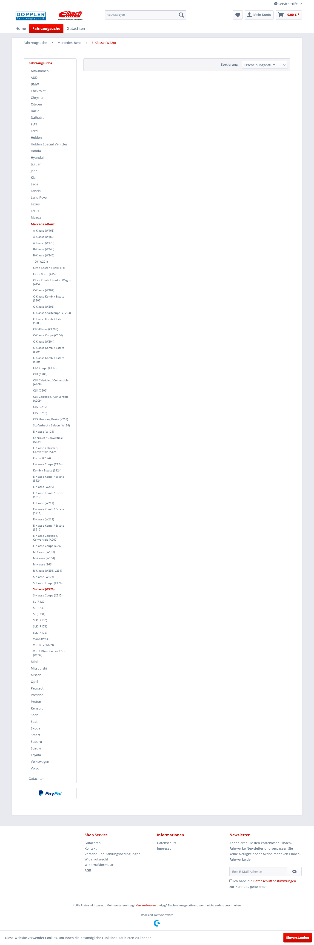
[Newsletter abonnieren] (294, 871)
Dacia (35, 111)
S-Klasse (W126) (43, 577)
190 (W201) (40, 262)
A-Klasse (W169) (43, 237)
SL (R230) (39, 608)
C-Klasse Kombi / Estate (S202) (48, 298)
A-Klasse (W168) (43, 231)
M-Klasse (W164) (44, 558)
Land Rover (39, 197)
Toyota (36, 755)
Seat (34, 721)
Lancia (36, 191)
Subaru (36, 741)
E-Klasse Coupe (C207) (48, 546)
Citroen (36, 104)
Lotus (35, 211)
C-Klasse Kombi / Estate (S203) (48, 321)
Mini (34, 661)
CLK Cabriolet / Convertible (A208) (51, 382)
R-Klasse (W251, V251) (47, 571)
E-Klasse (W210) (43, 487)
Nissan (36, 675)
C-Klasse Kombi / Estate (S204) (48, 350)
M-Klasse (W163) (44, 552)
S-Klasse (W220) (43, 589)
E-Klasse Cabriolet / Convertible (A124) (46, 450)
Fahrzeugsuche (40, 63)
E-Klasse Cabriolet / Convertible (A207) (46, 538)
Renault (37, 708)
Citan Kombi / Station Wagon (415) (52, 282)
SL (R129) (39, 602)
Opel (34, 681)
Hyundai (37, 157)
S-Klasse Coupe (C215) (48, 595)
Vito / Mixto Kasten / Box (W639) (49, 653)
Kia (33, 177)
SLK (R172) (40, 633)
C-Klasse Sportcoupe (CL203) (52, 313)
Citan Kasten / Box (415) (49, 268)
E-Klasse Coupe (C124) (48, 464)
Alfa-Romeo (40, 71)
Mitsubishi (39, 668)
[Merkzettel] (238, 15)
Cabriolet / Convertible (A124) (48, 440)
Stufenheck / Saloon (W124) (51, 425)
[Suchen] (181, 15)
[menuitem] (145, 15)
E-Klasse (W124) (43, 432)
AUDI (34, 77)
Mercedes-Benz (43, 224)
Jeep (34, 171)
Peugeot (37, 688)
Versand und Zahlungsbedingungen (112, 854)
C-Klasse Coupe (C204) (48, 335)
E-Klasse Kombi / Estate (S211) (48, 511)
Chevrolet (38, 91)
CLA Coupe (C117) (45, 368)
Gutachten (37, 778)
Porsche (37, 695)
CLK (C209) (40, 390)
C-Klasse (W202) (43, 290)
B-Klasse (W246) (43, 255)
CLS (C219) (40, 407)
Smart (35, 735)
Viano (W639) (41, 639)
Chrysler (37, 97)
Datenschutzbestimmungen (274, 881)
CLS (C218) (40, 413)
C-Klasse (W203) (43, 307)
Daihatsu (38, 117)
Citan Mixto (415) (44, 274)
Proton (36, 701)
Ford (34, 131)
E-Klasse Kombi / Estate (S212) (48, 527)
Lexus (35, 204)
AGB (88, 870)
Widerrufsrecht (96, 859)
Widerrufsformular (99, 865)
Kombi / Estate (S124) (47, 470)
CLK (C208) (40, 374)
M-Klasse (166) (42, 564)
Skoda (35, 728)
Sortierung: (230, 64)
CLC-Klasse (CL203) (45, 329)
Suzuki (36, 748)
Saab (34, 715)
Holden (36, 137)
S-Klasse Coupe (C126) (48, 583)
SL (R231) (39, 614)
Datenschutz (166, 843)
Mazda (36, 217)
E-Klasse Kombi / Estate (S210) (48, 495)
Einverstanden (297, 937)
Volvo (35, 768)
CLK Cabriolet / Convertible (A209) (51, 399)
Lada (34, 184)
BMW (35, 84)
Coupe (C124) (42, 458)
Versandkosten (146, 905)
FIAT (34, 124)
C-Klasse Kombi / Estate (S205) (48, 360)
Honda (36, 151)
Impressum (165, 848)
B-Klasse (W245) (43, 249)
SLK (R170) (40, 620)
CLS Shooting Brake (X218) (50, 419)
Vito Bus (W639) (43, 645)
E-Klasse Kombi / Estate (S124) (48, 478)
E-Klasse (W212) (43, 519)
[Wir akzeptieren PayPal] (50, 793)
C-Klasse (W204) (43, 341)
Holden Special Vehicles (49, 144)
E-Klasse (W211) (43, 503)
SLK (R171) (40, 626)
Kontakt (91, 848)
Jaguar (36, 164)
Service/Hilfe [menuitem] (288, 4)
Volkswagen (40, 761)
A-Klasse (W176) (43, 243)
